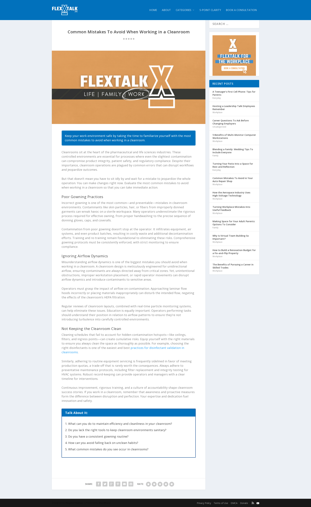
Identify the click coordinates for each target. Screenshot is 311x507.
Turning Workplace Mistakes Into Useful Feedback (231, 208)
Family (215, 155)
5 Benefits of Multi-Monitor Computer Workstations (234, 136)
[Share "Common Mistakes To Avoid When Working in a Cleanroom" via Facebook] (98, 484)
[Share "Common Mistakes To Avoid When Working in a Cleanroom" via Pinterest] (118, 484)
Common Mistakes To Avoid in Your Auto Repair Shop (233, 180)
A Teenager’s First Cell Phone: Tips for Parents (234, 93)
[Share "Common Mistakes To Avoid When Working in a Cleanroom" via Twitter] (105, 484)
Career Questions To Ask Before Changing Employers (231, 122)
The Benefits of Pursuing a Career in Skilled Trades (233, 266)
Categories (183, 10)
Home (153, 10)
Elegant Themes (74, 502)
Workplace (217, 112)
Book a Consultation (241, 10)
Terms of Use (221, 503)
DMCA (234, 503)
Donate (244, 503)
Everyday (217, 98)
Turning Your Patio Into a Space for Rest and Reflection (233, 165)
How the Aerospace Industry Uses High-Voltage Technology (231, 194)
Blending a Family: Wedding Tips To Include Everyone (233, 151)
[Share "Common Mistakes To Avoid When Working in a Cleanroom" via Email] (124, 484)
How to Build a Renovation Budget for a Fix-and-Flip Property (234, 252)
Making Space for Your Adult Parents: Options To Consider (234, 223)
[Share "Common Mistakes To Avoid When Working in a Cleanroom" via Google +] (111, 484)
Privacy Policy (204, 503)
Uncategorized (219, 126)
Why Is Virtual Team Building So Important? (231, 237)
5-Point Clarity (210, 10)
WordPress (104, 502)
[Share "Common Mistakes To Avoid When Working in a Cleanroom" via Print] (131, 484)
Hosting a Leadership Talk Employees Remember (234, 108)
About (166, 10)
